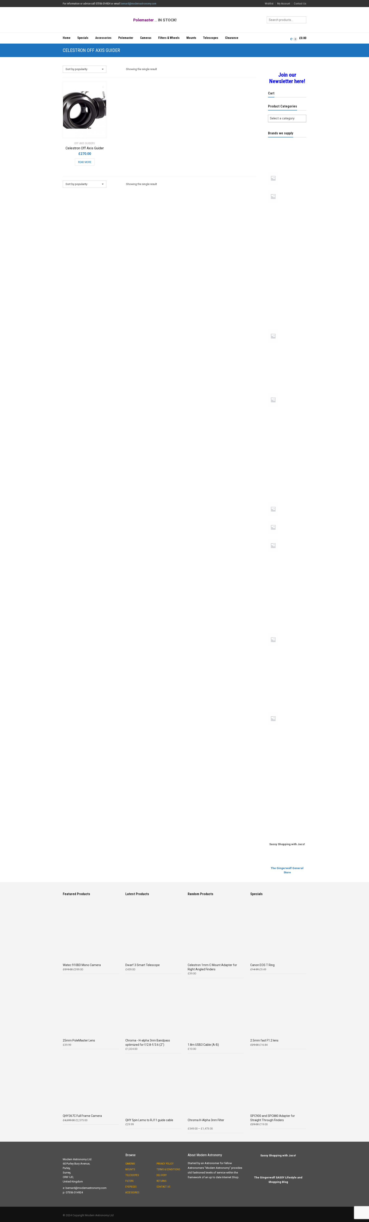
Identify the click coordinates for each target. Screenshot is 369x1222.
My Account (283, 3)
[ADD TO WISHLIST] (101, 84)
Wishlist (269, 3)
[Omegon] (287, 471)
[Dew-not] (287, 283)
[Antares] (287, 155)
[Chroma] (287, 268)
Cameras (145, 38)
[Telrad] (287, 744)
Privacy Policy (165, 1163)
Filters (129, 1180)
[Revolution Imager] (287, 602)
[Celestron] (287, 253)
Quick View (75, 132)
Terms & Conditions (168, 1169)
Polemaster (125, 38)
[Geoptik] (287, 298)
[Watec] (287, 805)
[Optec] (287, 486)
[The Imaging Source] (287, 760)
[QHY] (287, 587)
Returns (161, 1180)
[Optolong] (287, 501)
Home (66, 38)
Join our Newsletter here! (287, 78)
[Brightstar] (287, 237)
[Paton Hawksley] (287, 520)
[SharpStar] (287, 632)
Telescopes (210, 38)
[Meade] (287, 392)
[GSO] (287, 347)
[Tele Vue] (287, 711)
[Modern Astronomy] (287, 441)
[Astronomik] (287, 207)
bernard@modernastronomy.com (138, 3)
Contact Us (300, 3)
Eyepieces (130, 1186)
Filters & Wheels (169, 38)
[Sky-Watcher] (287, 650)
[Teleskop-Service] (287, 729)
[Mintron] (287, 426)
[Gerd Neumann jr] (287, 328)
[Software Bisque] (287, 665)
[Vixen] (287, 790)
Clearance (231, 38)
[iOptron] (287, 377)
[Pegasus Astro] (287, 538)
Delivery (162, 1175)
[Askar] (287, 189)
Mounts (191, 38)
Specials (82, 38)
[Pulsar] (287, 571)
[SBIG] (287, 617)
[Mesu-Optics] (287, 410)
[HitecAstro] (287, 362)
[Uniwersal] (287, 775)
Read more (84, 162)
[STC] (287, 696)
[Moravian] (287, 456)
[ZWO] (287, 820)
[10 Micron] (287, 140)
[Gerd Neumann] (287, 313)
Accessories (103, 38)
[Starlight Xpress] (287, 681)
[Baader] (287, 222)
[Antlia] (287, 171)
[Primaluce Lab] (287, 556)
